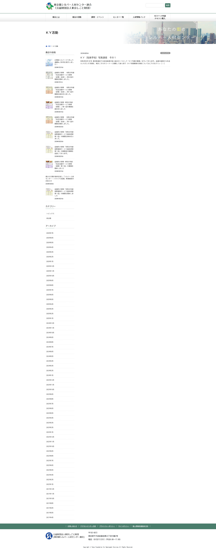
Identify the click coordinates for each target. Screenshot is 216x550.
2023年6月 (49, 408)
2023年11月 (50, 385)
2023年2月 (49, 427)
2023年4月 (49, 418)
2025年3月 (49, 309)
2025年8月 (49, 285)
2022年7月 (49, 460)
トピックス (165, 53)
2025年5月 (49, 299)
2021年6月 (49, 508)
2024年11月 (50, 328)
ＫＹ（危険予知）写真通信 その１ (98, 57)
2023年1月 (49, 432)
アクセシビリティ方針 (88, 526)
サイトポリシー (123, 526)
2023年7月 (49, 404)
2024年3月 (49, 366)
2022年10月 (50, 446)
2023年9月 (49, 394)
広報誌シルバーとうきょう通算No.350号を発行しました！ (64, 62)
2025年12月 (50, 266)
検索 (168, 5)
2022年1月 (49, 484)
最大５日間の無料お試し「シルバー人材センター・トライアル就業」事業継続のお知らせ (60, 179)
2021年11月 (50, 494)
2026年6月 (49, 238)
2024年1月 (49, 375)
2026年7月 (49, 233)
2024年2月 (49, 370)
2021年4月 (49, 517)
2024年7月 (49, 347)
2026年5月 (49, 242)
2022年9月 (49, 451)
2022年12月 (50, 437)
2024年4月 (49, 361)
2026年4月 (49, 247)
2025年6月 (49, 294)
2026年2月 (49, 257)
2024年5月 (49, 356)
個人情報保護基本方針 (140, 526)
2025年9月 (49, 280)
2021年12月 (50, 489)
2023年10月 (50, 389)
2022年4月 (49, 475)
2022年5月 (49, 470)
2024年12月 (50, 323)
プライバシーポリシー (107, 526)
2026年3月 (49, 252)
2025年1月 (49, 318)
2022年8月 (49, 456)
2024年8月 (49, 342)
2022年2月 (49, 479)
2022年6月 (49, 465)
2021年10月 (50, 498)
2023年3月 (49, 423)
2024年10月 (50, 332)
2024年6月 (49, 351)
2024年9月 (49, 337)
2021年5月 (49, 513)
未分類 (48, 218)
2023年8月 (49, 399)
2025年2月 (49, 313)
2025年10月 (50, 276)
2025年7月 (49, 290)
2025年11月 (50, 271)
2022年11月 (50, 441)
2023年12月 (50, 380)
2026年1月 (49, 261)
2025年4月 (49, 304)
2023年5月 (49, 413)
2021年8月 (49, 503)
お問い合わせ (72, 526)
